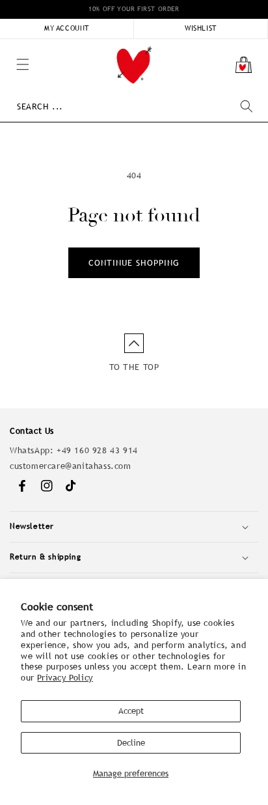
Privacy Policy (64, 678)
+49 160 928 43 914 (97, 450)
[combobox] (134, 106)
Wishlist (201, 28)
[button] (6, 45)
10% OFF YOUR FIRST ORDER (133, 8)
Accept (131, 711)
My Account (66, 28)
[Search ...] (246, 106)
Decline (131, 743)
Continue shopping (134, 263)
